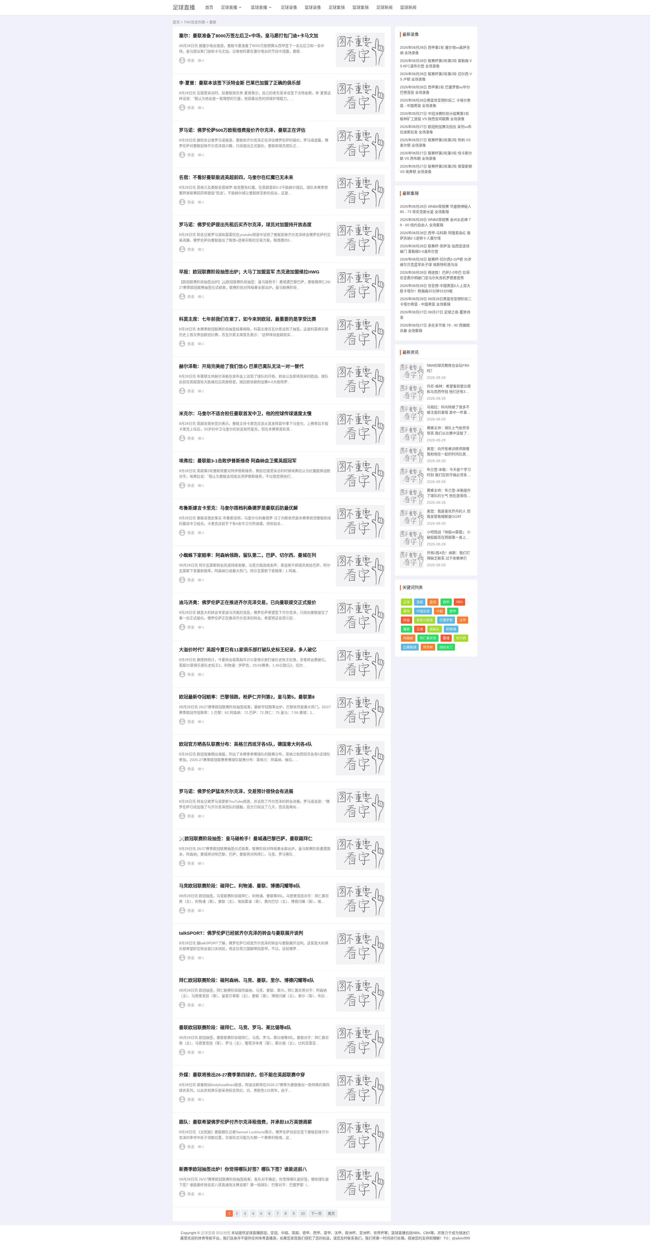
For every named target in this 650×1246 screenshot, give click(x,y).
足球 (406, 602)
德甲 (452, 611)
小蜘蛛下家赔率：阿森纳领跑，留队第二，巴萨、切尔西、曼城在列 (247, 555)
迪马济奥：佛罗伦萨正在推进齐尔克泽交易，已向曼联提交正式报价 (247, 602)
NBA (459, 602)
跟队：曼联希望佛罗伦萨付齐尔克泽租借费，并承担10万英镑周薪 (245, 1122)
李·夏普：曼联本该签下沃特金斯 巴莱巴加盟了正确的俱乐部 (240, 83)
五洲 (419, 629)
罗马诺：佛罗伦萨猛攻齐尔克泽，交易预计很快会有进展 (236, 791)
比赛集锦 (409, 647)
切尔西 (461, 638)
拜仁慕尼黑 (428, 638)
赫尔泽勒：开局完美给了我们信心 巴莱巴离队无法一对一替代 (241, 366)
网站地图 (223, 1233)
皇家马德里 (424, 620)
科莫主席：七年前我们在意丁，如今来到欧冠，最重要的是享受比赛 (247, 319)
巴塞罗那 (446, 620)
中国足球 (423, 611)
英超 (419, 602)
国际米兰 (446, 647)
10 (303, 1213)
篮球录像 (313, 7)
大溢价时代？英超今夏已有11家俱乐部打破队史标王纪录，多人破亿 (248, 649)
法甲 (462, 620)
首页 (209, 7)
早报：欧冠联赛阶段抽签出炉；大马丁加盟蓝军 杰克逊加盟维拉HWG (249, 271)
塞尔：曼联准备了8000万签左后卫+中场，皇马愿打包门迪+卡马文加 (248, 35)
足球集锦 (337, 7)
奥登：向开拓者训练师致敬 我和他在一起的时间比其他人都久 (448, 454)
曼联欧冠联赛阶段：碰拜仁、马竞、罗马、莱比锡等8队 (235, 1027)
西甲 (446, 602)
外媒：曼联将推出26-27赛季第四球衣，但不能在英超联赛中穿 (242, 1074)
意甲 (406, 611)
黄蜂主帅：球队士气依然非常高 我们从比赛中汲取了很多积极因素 (448, 433)
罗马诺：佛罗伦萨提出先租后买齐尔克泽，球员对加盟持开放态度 (245, 224)
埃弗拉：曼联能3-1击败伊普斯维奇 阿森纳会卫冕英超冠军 (238, 460)
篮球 (433, 602)
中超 (439, 611)
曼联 (406, 629)
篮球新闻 (408, 7)
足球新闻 (384, 7)
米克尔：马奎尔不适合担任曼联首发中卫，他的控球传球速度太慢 (245, 413)
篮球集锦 (360, 7)
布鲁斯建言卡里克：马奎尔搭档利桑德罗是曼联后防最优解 (238, 508)
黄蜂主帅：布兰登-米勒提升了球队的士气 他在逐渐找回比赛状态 (449, 495)
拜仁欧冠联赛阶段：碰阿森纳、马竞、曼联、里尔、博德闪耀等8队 (246, 980)
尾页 (331, 1213)
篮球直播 (259, 7)
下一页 (316, 1213)
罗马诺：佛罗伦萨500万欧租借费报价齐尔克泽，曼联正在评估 (242, 130)
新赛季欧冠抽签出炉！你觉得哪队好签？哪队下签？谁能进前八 (243, 1169)
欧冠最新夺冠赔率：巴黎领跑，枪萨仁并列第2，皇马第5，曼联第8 (247, 697)
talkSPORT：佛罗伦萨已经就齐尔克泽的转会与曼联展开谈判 (241, 933)
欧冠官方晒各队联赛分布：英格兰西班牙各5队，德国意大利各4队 (245, 744)
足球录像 (289, 7)
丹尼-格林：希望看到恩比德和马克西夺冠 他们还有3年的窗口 (449, 391)
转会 (406, 620)
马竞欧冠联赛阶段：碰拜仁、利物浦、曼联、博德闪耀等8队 (239, 885)
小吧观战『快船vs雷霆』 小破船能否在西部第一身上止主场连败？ (448, 537)
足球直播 (184, 7)
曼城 (446, 638)
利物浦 (451, 629)
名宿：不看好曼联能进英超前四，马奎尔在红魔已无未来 (236, 177)
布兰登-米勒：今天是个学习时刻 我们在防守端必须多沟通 (449, 474)
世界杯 (428, 647)
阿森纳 (408, 638)
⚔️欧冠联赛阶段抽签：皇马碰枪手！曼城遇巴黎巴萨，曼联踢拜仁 (246, 838)
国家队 (435, 629)
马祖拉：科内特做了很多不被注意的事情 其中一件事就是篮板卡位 (448, 412)
